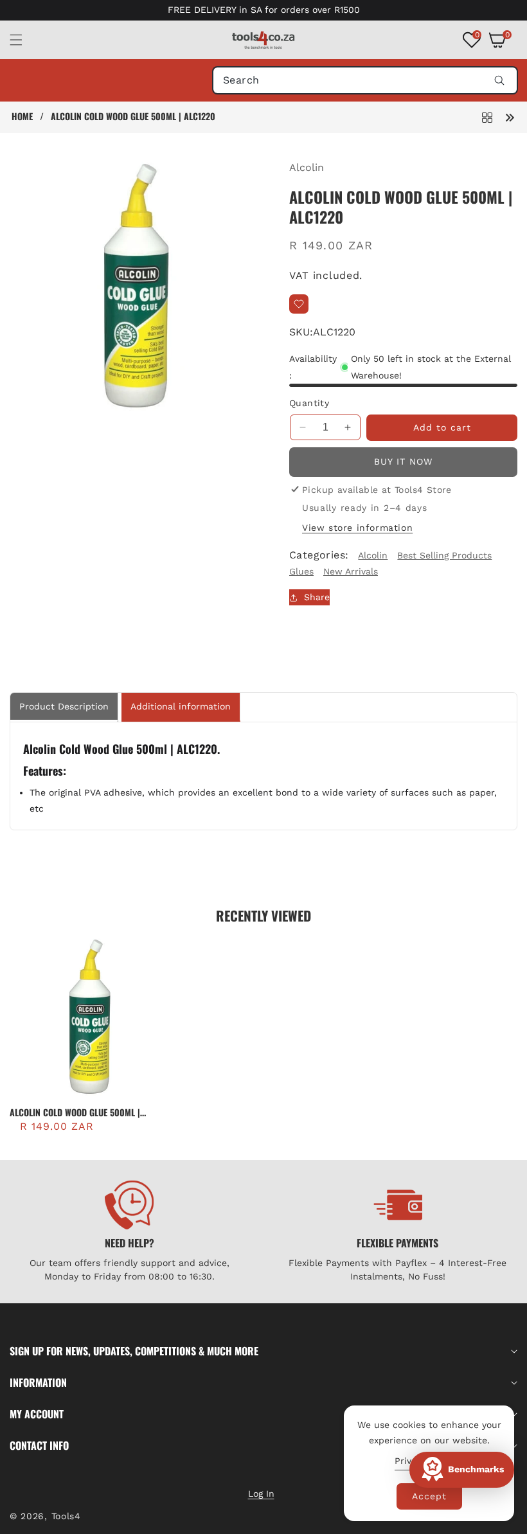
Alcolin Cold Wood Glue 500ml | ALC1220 (75, 1112)
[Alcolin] (487, 117)
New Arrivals (350, 571)
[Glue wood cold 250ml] (509, 117)
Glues (301, 571)
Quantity (309, 403)
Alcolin (306, 167)
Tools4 (66, 1516)
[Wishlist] (298, 304)
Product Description (64, 706)
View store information (357, 527)
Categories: (318, 555)
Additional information (180, 706)
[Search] (499, 80)
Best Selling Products (444, 555)
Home (22, 116)
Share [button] (317, 597)
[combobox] (365, 80)
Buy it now (403, 461)
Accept (429, 1496)
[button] (24, 40)
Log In (261, 1493)
